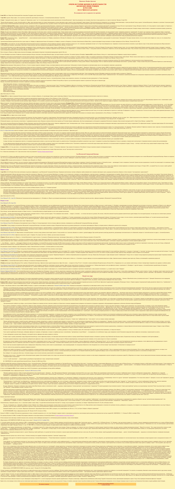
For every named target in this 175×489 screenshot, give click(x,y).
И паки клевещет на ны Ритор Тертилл (64, 415)
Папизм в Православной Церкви (45, 151)
